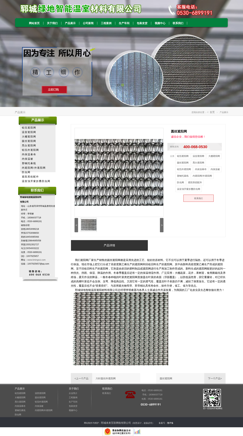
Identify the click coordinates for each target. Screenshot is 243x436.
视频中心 (160, 23)
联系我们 (178, 23)
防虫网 (26, 172)
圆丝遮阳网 (29, 141)
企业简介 (73, 393)
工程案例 (106, 23)
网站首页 (34, 23)
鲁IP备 (170, 423)
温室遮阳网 (29, 132)
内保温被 (27, 158)
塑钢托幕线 (29, 163)
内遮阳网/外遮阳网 (34, 167)
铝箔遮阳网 (29, 127)
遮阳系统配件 (30, 176)
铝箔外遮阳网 (30, 149)
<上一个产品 (81, 378)
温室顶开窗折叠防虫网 (36, 181)
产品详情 (109, 245)
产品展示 (70, 23)
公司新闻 (88, 23)
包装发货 (142, 23)
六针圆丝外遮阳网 (106, 378)
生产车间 (124, 23)
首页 (212, 112)
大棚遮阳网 (29, 136)
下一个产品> (215, 378)
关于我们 (52, 23)
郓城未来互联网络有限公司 (116, 422)
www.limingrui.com (36, 260)
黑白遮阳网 (29, 145)
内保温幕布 (29, 154)
